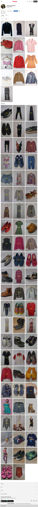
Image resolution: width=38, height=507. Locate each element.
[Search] (28, 1)
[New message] (19, 11)
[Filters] (2, 19)
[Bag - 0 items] (32, 1)
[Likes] (30, 1)
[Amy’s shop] (3, 6)
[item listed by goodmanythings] (7, 29)
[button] (10, 6)
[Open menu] (1, 1)
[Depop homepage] (15, 1)
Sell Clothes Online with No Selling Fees (23, 503)
